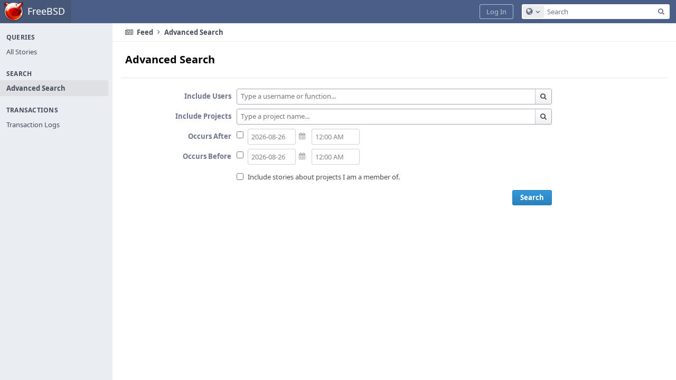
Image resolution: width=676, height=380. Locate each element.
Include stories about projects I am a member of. (324, 177)
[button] (496, 11)
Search (532, 197)
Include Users (207, 96)
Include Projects (203, 116)
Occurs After (209, 136)
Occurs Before (207, 156)
